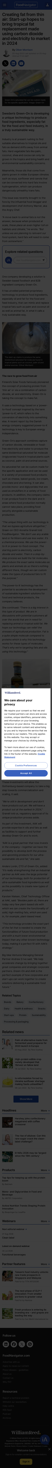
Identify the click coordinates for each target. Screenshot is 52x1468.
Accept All (26, 773)
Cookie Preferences (26, 765)
